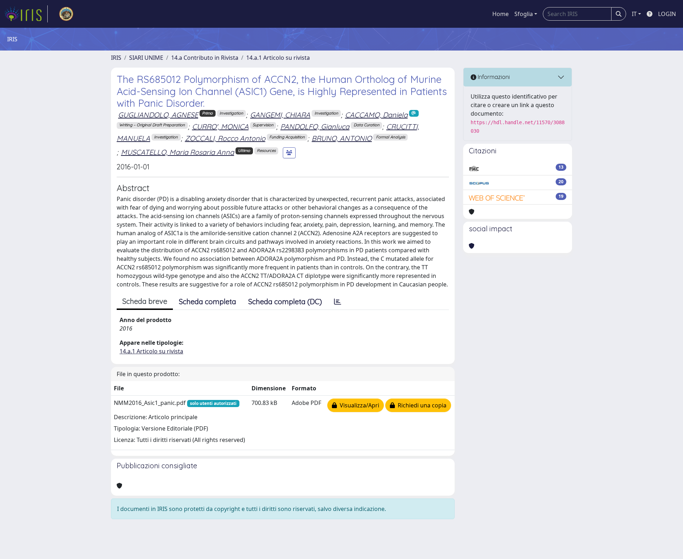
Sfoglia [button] (523, 14)
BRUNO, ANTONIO (342, 138)
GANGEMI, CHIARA (280, 114)
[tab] (337, 301)
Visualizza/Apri (358, 405)
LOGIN (667, 14)
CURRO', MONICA (220, 126)
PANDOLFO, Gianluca (314, 126)
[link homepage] (26, 13)
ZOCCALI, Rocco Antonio (225, 138)
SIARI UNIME (146, 58)
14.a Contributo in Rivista (204, 58)
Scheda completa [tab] (207, 301)
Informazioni (493, 76)
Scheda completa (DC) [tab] (285, 301)
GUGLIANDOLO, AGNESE (158, 114)
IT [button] (634, 14)
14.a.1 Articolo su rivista (278, 58)
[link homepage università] (66, 13)
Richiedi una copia (420, 405)
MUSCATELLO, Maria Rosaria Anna (177, 152)
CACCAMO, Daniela (376, 114)
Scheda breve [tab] (144, 301)
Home (500, 14)
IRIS (116, 58)
